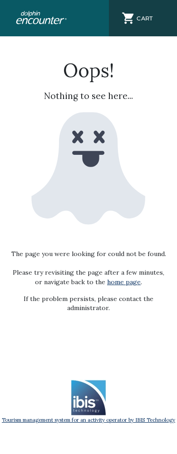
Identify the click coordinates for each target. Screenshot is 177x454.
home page (124, 282)
